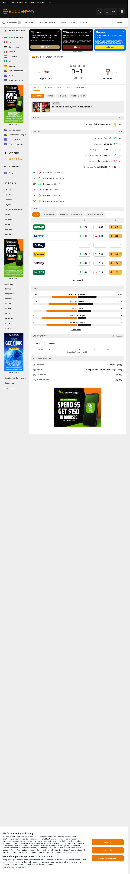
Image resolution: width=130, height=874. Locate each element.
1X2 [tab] (36, 214)
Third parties (73, 852)
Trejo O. (56, 172)
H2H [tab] (68, 88)
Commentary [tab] (78, 96)
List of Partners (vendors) (14, 867)
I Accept (108, 842)
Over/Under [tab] (49, 214)
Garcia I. (108, 155)
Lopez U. (56, 195)
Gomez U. (107, 149)
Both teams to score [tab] (71, 214)
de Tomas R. (49, 178)
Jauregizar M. (96, 149)
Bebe (45, 190)
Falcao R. (60, 178)
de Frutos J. (54, 190)
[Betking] (39, 245)
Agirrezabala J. (105, 161)
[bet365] (39, 272)
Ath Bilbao (108, 78)
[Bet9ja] (39, 227)
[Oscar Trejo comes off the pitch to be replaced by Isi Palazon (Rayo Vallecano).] (39, 172)
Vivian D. (108, 144)
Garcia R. (108, 138)
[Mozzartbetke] (39, 254)
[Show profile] (47, 72)
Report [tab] (48, 88)
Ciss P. (57, 184)
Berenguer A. (90, 167)
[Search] (99, 11)
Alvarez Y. (98, 144)
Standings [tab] (80, 88)
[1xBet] (39, 236)
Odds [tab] (59, 88)
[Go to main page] (24, 11)
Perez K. (47, 195)
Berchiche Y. (97, 155)
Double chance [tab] (95, 214)
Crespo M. (48, 184)
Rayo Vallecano (47, 78)
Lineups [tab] (62, 96)
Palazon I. (47, 172)
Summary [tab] (37, 96)
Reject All (107, 850)
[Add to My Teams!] (39, 72)
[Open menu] (122, 11)
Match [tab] (36, 88)
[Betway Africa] (39, 263)
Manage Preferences (107, 858)
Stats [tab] (50, 96)
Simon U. (93, 161)
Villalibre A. (97, 138)
